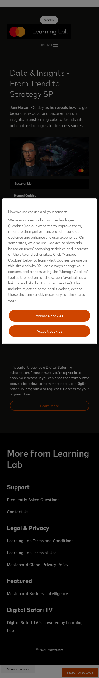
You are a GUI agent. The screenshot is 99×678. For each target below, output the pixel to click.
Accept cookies (50, 331)
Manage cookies (49, 315)
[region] (49, 271)
